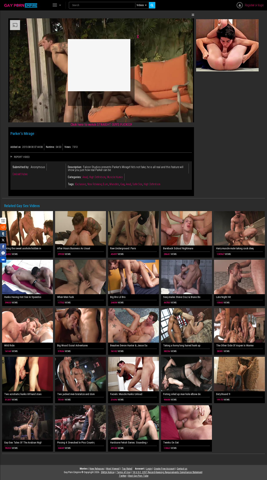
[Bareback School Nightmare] (186, 228)
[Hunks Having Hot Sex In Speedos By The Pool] (27, 277)
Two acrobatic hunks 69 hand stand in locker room (23, 394)
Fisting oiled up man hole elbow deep (181, 394)
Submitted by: (21, 167)
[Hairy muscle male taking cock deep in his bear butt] (239, 228)
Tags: (71, 184)
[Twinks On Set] (186, 422)
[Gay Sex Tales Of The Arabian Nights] (27, 422)
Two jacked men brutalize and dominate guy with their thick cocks (75, 394)
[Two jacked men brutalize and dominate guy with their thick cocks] (80, 374)
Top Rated (127, 468)
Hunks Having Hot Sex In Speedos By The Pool (23, 297)
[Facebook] (3, 246)
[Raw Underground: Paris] (133, 228)
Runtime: (50, 147)
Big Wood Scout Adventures (72, 345)
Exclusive (80, 184)
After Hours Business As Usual (73, 248)
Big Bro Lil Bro (118, 297)
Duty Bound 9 (223, 394)
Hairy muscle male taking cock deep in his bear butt (234, 248)
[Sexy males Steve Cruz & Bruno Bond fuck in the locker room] (186, 277)
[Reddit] (3, 227)
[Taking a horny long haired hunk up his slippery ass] (186, 325)
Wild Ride (9, 345)
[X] (3, 240)
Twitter (122, 475)
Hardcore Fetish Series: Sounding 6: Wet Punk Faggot (128, 442)
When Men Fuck (65, 297)
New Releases (96, 468)
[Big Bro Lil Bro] (133, 277)
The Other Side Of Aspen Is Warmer (234, 345)
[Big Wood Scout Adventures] (80, 325)
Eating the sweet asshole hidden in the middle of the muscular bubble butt (23, 248)
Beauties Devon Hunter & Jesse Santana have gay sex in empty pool (128, 345)
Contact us (182, 468)
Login (149, 468)
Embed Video (20, 174)
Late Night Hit (223, 297)
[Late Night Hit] (239, 277)
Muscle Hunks (115, 177)
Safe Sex (137, 184)
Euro (105, 184)
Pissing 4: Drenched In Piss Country (75, 442)
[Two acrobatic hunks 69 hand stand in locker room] (27, 374)
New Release (94, 184)
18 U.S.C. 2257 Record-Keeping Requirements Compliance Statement (167, 472)
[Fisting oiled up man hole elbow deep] (186, 374)
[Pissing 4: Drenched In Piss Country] (80, 422)
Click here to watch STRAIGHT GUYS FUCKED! (101, 125)
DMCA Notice (107, 472)
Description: (75, 167)
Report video (21, 157)
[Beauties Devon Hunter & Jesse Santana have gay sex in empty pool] (133, 325)
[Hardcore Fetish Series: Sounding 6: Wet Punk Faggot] (133, 422)
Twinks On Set (171, 442)
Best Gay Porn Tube (138, 475)
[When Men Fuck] (80, 277)
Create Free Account (164, 468)
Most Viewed (113, 468)
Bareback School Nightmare (178, 248)
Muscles (114, 184)
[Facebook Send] (3, 253)
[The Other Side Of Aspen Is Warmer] (239, 325)
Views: (67, 147)
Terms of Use (123, 472)
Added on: (15, 147)
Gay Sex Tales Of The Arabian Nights (23, 442)
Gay (122, 184)
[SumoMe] (3, 259)
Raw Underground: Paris (123, 248)
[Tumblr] (3, 234)
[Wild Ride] (27, 325)
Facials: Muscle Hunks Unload (126, 394)
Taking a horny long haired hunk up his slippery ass (181, 345)
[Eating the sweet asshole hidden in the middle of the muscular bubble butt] (27, 228)
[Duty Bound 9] (239, 374)
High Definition (97, 177)
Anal (85, 177)
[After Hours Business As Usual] (80, 228)
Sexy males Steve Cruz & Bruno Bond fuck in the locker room (181, 297)
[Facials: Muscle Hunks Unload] (133, 374)
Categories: (74, 177)
